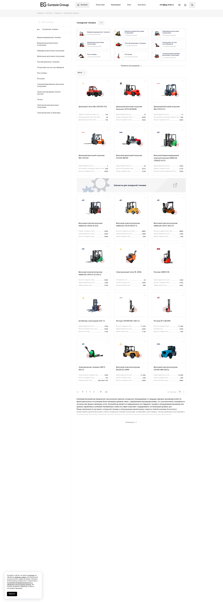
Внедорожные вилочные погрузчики (47, 44)
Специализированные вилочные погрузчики (50, 85)
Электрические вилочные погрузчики (48, 106)
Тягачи (40, 99)
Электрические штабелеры (49, 113)
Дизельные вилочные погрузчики (50, 56)
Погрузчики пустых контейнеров (50, 67)
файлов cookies (20, 577)
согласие (31, 575)
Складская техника (50, 29)
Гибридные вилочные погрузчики (50, 51)
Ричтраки (41, 79)
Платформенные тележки (48, 62)
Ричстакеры (42, 73)
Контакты (142, 5)
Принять (12, 594)
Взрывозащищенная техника (49, 37)
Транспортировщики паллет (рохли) (49, 93)
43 (101, 392)
